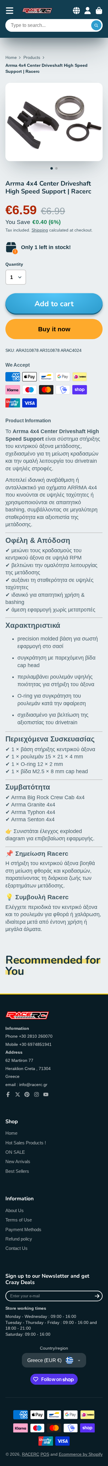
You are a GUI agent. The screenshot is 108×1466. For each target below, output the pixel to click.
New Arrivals (17, 1161)
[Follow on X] (17, 1094)
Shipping (40, 230)
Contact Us (16, 1248)
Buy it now (54, 329)
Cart (99, 10)
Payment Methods (23, 1229)
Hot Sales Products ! (25, 1142)
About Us (14, 1210)
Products (31, 57)
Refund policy (18, 1238)
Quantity (14, 264)
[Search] (96, 25)
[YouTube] (46, 1094)
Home (11, 57)
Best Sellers (17, 1171)
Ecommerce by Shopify (81, 1454)
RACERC (30, 1454)
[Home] (37, 10)
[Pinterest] (27, 1094)
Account (87, 10)
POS (44, 1454)
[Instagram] (36, 1094)
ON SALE (15, 1152)
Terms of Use (18, 1219)
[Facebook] (8, 1094)
